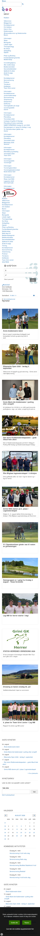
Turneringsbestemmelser (12, 170)
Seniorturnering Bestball (17, 871)
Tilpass (26, 922)
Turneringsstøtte (9, 108)
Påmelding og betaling (11, 152)
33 (5, 829)
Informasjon (7, 38)
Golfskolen (7, 86)
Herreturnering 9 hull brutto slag (20, 877)
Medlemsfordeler (9, 67)
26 (17, 836)
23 (34, 832)
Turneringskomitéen (10, 168)
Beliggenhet (7, 23)
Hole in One (7, 29)
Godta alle (14, 922)
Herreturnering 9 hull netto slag (20, 853)
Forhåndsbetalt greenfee (12, 58)
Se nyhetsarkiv (33, 773)
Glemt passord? (9, 279)
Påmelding (7, 117)
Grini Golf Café (8, 183)
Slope (5, 40)
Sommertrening (9, 80)
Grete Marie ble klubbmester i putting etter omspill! (20, 752)
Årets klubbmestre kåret (11, 747)
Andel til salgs (8, 73)
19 (17, 832)
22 (29, 832)
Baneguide (7, 42)
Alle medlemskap (9, 65)
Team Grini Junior (9, 88)
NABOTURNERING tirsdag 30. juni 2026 (17, 125)
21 (25, 832)
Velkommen (7, 21)
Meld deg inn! (6, 233)
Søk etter (6, 788)
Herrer (6, 131)
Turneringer (7, 162)
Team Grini (7, 155)
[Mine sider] (2, 7)
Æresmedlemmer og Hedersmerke (15, 33)
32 (5, 826)
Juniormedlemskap (10, 95)
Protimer (6, 82)
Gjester (6, 52)
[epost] (34, 295)
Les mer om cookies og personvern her (20, 929)
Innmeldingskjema (10, 63)
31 (5, 823)
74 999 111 (13, 295)
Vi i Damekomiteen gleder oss (13, 129)
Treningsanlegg (9, 46)
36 (5, 839)
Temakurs (7, 84)
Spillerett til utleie (9, 71)
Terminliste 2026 (9, 119)
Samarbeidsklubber (10, 69)
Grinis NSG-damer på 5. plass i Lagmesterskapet (20, 769)
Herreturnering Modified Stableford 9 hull (23, 865)
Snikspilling (7, 51)
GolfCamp (7, 104)
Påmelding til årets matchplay (13, 123)
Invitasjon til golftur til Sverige (13, 121)
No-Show (7, 49)
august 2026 (20, 815)
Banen (6, 35)
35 (5, 836)
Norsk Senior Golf (9, 172)
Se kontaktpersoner (9, 299)
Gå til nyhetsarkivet (8, 795)
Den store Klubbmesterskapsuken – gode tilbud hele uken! (20, 763)
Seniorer (6, 144)
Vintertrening (8, 99)
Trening (6, 75)
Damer (6, 109)
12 (17, 829)
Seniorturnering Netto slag (18, 859)
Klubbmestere (8, 31)
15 (29, 829)
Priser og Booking (9, 56)
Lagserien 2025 (9, 181)
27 (21, 836)
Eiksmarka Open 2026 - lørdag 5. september (18, 757)
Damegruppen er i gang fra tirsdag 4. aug (17, 127)
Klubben (6, 18)
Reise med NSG (9, 179)
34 (5, 832)
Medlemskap (8, 59)
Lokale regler (8, 44)
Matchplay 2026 (9, 142)
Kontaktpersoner (9, 25)
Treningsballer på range (11, 106)
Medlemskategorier (8, 235)
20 (21, 832)
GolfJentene (8, 102)
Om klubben (8, 27)
